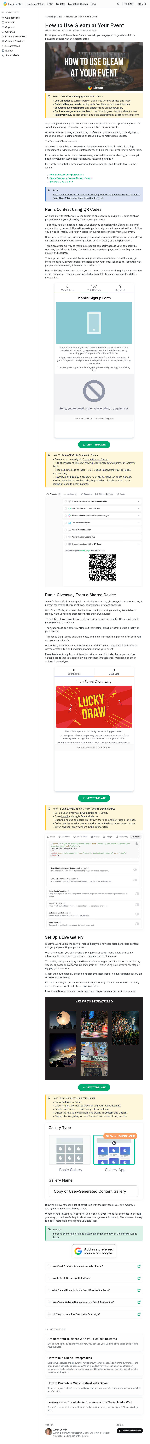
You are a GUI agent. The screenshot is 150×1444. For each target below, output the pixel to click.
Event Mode (102, 104)
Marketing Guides (78, 3)
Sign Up (142, 4)
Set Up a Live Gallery (61, 181)
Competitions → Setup (95, 459)
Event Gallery (115, 107)
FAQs (50, 3)
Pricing (129, 4)
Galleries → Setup (71, 1102)
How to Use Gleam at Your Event (81, 16)
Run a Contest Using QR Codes (67, 174)
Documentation (35, 3)
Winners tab (101, 826)
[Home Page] (5, 4)
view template (95, 444)
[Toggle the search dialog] (118, 4)
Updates (60, 3)
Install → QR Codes (90, 469)
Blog (93, 3)
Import (66, 1105)
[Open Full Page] (139, 1266)
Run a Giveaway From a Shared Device (71, 178)
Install (64, 816)
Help (15, 4)
